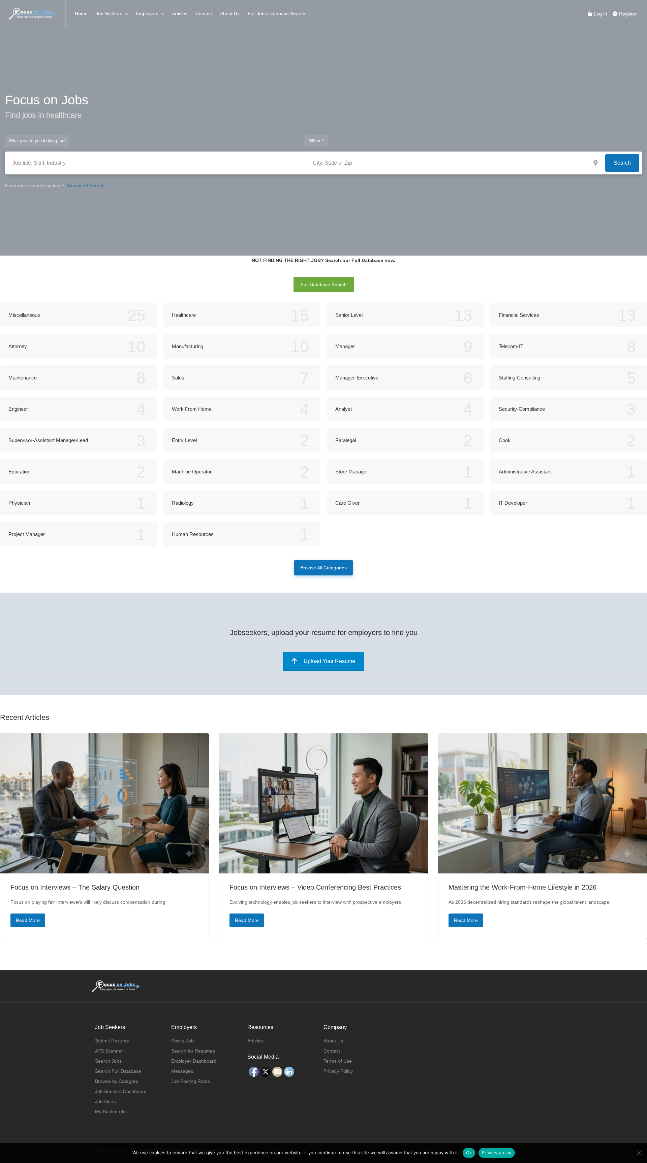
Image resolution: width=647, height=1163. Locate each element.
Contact (203, 13)
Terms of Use (338, 1061)
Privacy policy (497, 1152)
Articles (179, 13)
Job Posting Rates (190, 1081)
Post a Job (182, 1040)
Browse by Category (116, 1081)
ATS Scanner (109, 1051)
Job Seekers (109, 13)
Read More (28, 920)
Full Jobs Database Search (276, 13)
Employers (147, 13)
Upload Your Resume (329, 661)
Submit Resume (112, 1040)
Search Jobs (108, 1061)
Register (627, 13)
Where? (316, 140)
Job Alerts (105, 1101)
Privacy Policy (338, 1071)
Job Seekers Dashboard (121, 1091)
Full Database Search (324, 284)
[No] (638, 1153)
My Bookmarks (111, 1111)
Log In (599, 13)
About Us (230, 13)
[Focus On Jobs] (32, 10)
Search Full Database (118, 1071)
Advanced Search (85, 185)
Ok (469, 1152)
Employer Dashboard (193, 1061)
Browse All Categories (323, 567)
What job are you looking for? (37, 140)
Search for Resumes (193, 1051)
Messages (182, 1071)
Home (81, 13)
